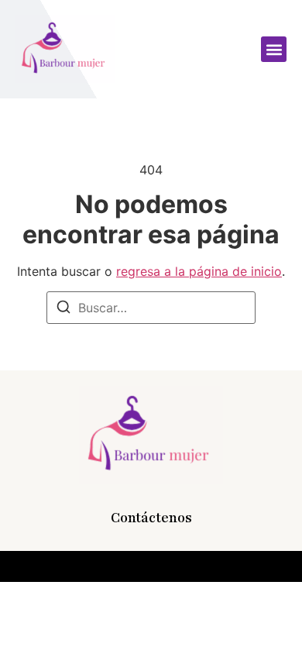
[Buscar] (63, 309)
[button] (274, 49)
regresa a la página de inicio (199, 271)
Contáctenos (151, 517)
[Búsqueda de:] (151, 307)
